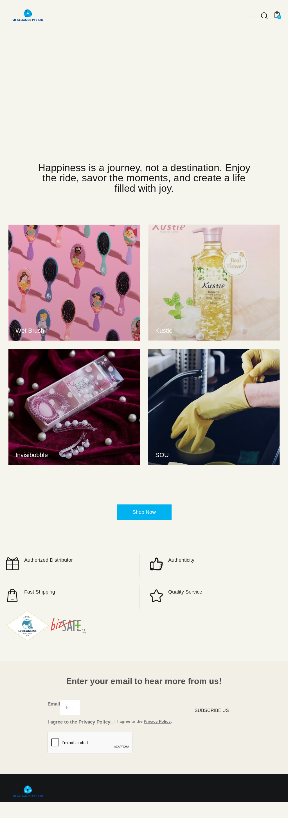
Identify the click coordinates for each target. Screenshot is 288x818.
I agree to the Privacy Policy (79, 722)
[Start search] (263, 15)
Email (54, 704)
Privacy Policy (157, 721)
